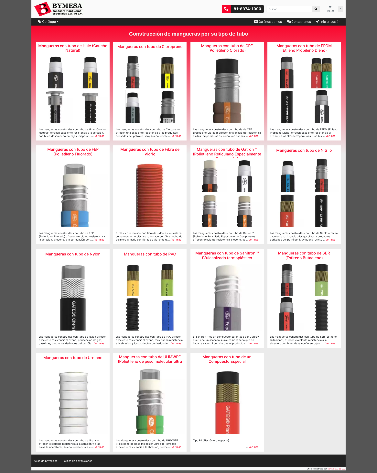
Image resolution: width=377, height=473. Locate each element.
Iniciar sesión (330, 22)
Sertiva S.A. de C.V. (337, 469)
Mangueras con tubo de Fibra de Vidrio (149, 151)
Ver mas (99, 135)
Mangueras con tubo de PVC (150, 254)
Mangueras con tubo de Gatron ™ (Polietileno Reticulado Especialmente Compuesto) (227, 154)
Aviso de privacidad (46, 460)
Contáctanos (301, 22)
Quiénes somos (270, 22)
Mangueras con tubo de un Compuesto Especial (227, 359)
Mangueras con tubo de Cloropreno (150, 46)
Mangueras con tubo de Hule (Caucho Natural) (72, 48)
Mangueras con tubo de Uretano (72, 357)
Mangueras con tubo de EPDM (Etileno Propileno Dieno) (304, 48)
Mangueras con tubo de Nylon (73, 254)
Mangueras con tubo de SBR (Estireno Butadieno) (304, 255)
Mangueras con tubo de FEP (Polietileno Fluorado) (73, 151)
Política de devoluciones (77, 460)
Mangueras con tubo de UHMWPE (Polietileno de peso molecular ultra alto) (150, 361)
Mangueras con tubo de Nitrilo (304, 150)
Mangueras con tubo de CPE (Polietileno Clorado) (227, 48)
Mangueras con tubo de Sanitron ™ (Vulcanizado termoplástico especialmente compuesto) (227, 258)
